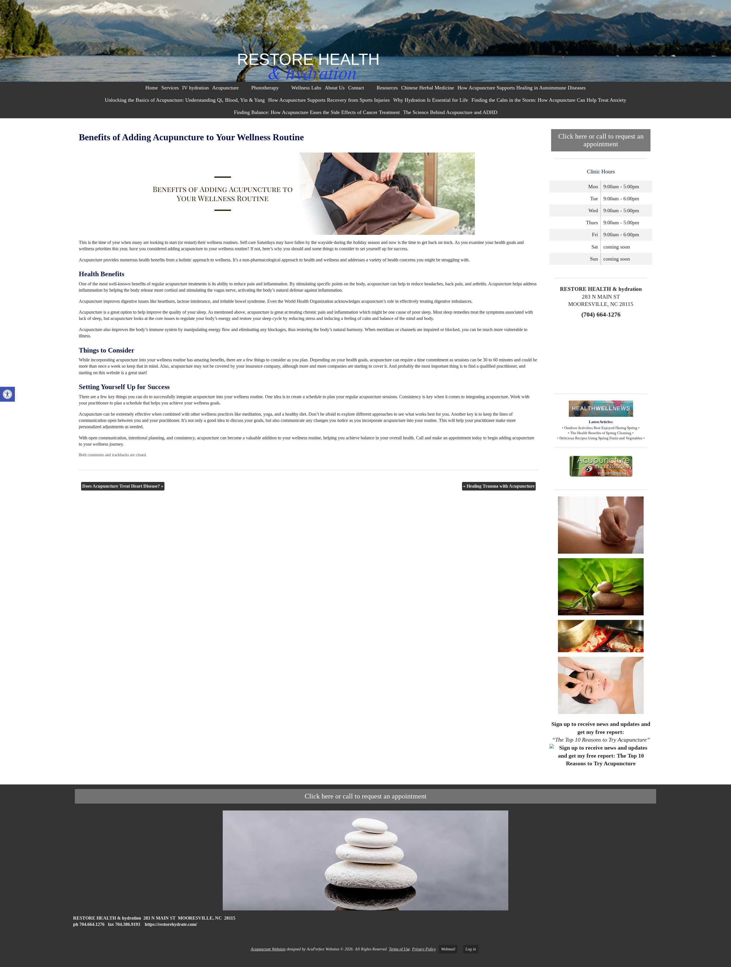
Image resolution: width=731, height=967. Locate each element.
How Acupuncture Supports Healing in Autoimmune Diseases (521, 88)
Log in (470, 949)
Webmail (448, 949)
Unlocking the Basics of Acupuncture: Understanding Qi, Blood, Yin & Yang (185, 100)
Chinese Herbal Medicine (427, 88)
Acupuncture (225, 88)
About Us (335, 88)
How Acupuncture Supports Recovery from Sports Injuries (329, 100)
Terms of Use (399, 949)
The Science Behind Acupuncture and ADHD (450, 112)
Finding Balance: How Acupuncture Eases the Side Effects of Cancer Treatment (317, 112)
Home (151, 88)
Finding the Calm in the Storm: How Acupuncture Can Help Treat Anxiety (548, 100)
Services (170, 88)
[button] (7, 394)
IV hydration (195, 88)
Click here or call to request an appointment (601, 140)
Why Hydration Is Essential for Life (430, 100)
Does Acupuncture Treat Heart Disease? (122, 486)
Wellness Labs (306, 88)
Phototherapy (265, 88)
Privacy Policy (423, 949)
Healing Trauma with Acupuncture (499, 486)
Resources (387, 88)
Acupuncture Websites (268, 949)
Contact (356, 88)
